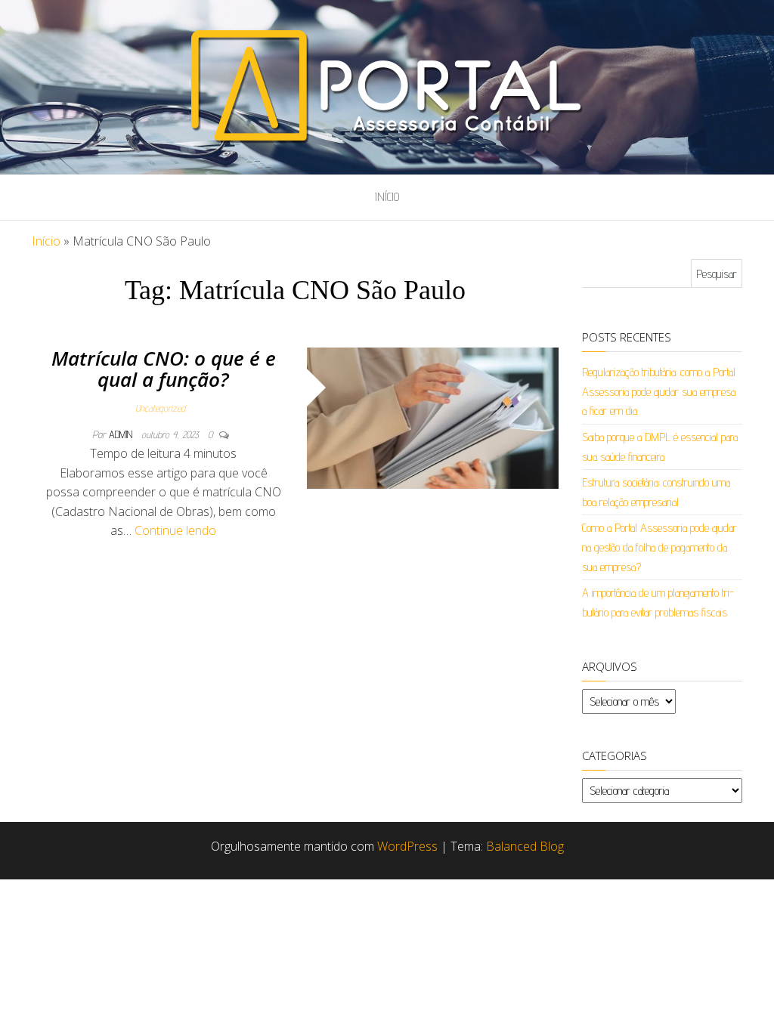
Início (387, 197)
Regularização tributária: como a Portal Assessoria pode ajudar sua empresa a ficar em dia (658, 391)
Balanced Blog (525, 846)
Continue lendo (175, 530)
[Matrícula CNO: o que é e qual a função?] (433, 417)
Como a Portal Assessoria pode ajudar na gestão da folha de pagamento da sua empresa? (659, 547)
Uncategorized (160, 408)
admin (122, 434)
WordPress (407, 846)
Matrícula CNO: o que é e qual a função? (163, 369)
